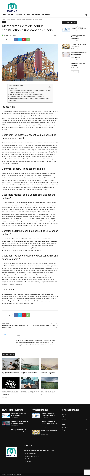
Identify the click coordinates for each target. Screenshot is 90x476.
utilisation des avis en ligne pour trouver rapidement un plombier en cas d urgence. (10, 392)
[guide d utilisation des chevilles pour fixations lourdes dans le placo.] (49, 383)
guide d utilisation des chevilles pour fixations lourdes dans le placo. (48, 392)
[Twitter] (20, 39)
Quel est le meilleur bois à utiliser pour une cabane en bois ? (27, 94)
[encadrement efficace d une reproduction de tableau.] (49, 364)
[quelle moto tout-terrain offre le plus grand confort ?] (6, 423)
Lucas (7, 35)
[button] (86, 15)
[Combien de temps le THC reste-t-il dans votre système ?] (6, 431)
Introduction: (13, 88)
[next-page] (6, 398)
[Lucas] (3, 35)
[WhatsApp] (28, 39)
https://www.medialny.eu (21, 338)
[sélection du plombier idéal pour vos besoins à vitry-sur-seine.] (30, 364)
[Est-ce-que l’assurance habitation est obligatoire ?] (66, 29)
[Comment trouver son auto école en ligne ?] (6, 415)
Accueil (3, 19)
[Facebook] (16, 39)
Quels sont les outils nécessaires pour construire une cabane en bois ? (29, 98)
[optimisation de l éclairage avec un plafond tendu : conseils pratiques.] (11, 364)
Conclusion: (12, 100)
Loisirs (23, 388)
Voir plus (74, 71)
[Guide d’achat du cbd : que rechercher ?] (66, 65)
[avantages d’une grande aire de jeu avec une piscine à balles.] (30, 383)
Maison (8, 19)
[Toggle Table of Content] (49, 86)
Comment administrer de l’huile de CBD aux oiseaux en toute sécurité (79, 36)
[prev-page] (3, 398)
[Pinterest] (24, 39)
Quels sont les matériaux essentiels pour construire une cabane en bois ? (30, 90)
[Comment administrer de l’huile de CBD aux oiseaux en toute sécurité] (66, 37)
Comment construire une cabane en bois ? (22, 92)
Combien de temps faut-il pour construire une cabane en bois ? (27, 96)
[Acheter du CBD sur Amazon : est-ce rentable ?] (66, 46)
